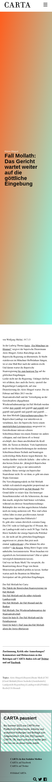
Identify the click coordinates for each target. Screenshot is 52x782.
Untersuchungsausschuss (32, 415)
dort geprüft (15, 408)
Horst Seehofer (24, 681)
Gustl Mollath (10, 681)
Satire (27, 345)
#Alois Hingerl (11, 151)
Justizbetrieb (38, 681)
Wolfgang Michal (14, 339)
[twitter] (40, 779)
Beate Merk (37, 677)
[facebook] (45, 779)
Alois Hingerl (16, 677)
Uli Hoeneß (15, 688)
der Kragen (17, 547)
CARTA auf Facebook (20, 762)
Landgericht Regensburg (14, 684)
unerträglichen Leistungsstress (17, 426)
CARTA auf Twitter (19, 765)
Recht (5, 688)
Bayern (27, 677)
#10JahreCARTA (18, 772)
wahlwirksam (16, 544)
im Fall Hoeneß (32, 488)
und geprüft (38, 408)
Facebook (15, 662)
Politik (44, 684)
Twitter (45, 659)
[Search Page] (35, 779)
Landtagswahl (33, 684)
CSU (46, 677)
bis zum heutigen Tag (28, 371)
